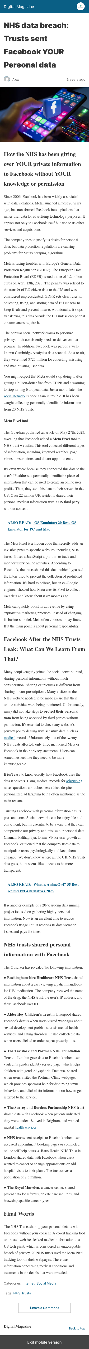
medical (9, 737)
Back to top (77, 1328)
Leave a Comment (44, 1308)
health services (26, 1127)
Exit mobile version (44, 1342)
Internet (29, 1283)
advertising (74, 780)
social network (14, 395)
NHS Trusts (22, 1293)
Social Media (46, 1283)
